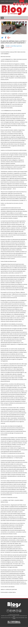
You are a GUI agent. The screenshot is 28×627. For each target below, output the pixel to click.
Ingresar (22, 1)
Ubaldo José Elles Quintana (13, 46)
